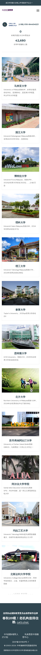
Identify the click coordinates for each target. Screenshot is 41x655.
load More (20, 594)
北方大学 (20, 396)
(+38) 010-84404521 (29, 24)
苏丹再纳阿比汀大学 (20, 440)
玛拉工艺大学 (20, 530)
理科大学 (20, 222)
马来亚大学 (20, 86)
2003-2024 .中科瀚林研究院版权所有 (21, 645)
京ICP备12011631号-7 (20, 642)
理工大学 (20, 266)
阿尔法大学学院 (20, 484)
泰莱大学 (20, 309)
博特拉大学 (20, 176)
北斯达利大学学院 (20, 574)
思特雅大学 (20, 353)
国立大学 (20, 132)
